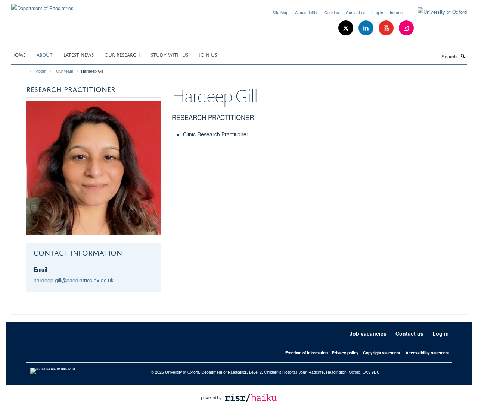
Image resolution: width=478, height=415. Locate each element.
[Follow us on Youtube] (387, 28)
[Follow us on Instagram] (406, 28)
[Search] (463, 56)
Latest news (78, 54)
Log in (377, 12)
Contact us (356, 12)
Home (18, 54)
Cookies (331, 12)
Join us (208, 54)
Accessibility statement (427, 352)
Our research (122, 54)
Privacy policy (345, 352)
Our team (64, 71)
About (45, 54)
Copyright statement (381, 352)
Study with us (169, 54)
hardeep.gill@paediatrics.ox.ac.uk (74, 280)
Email (40, 269)
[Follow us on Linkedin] (366, 28)
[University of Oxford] (436, 11)
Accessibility (306, 12)
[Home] (27, 71)
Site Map (280, 12)
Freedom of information (306, 352)
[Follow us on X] (346, 28)
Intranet (397, 12)
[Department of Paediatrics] (42, 5)
